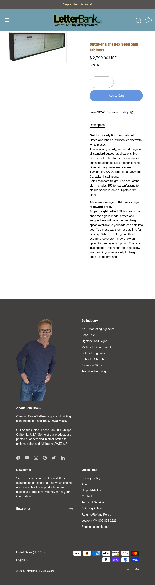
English (20, 560)
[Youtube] (27, 457)
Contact (87, 496)
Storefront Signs (92, 365)
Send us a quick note (95, 526)
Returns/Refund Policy (96, 514)
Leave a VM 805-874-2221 (99, 520)
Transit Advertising (94, 371)
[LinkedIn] (63, 457)
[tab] (99, 125)
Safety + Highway (93, 353)
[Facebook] (18, 457)
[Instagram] (36, 457)
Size (93, 65)
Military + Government (96, 347)
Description (97, 125)
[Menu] (7, 20)
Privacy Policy (91, 478)
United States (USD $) (29, 552)
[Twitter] (54, 457)
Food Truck (89, 335)
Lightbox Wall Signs (94, 341)
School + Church (93, 359)
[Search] (138, 20)
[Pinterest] (45, 457)
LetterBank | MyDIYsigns (40, 570)
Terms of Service (93, 502)
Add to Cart (116, 95)
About (85, 484)
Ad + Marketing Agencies (98, 329)
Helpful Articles (91, 490)
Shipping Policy (92, 508)
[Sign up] (71, 509)
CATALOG (133, 568)
